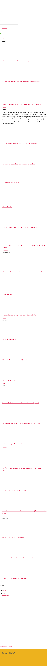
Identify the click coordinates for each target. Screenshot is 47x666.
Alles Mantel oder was (8, 380)
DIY (3, 185)
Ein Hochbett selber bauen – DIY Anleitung (14, 490)
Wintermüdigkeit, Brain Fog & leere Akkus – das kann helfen (19, 315)
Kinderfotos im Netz (7, 294)
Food (4, 383)
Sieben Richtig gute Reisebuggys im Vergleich (14, 537)
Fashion (4, 318)
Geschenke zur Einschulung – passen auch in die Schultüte (18, 164)
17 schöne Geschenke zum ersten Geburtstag (14, 578)
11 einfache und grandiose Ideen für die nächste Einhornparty (19, 227)
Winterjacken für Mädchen (6, 646)
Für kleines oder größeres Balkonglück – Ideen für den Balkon (19, 143)
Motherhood (5, 250)
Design (4, 107)
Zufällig (3, 593)
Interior (4, 447)
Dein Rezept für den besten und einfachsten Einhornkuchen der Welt (21, 423)
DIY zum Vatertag (7, 207)
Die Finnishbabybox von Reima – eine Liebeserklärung (17, 558)
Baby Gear (5, 516)
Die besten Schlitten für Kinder (10, 182)
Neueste (4, 590)
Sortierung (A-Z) (5, 595)
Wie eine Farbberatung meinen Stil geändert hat (15, 360)
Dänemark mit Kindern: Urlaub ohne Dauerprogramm (17, 61)
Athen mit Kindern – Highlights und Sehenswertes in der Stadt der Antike (22, 104)
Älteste (3, 592)
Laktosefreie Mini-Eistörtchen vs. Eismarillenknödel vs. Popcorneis (20, 403)
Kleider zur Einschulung (9, 339)
